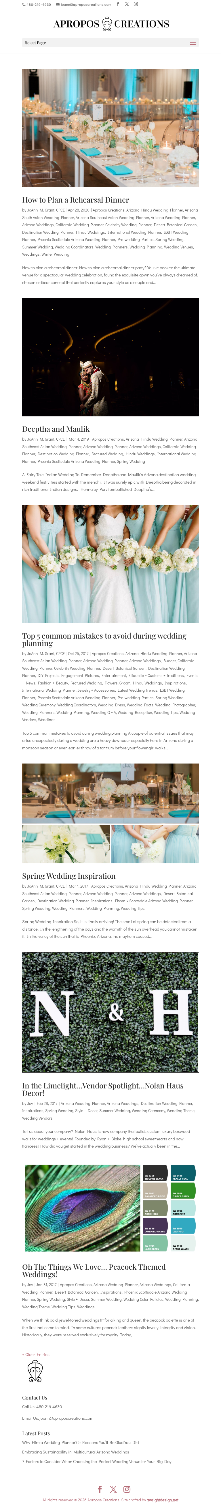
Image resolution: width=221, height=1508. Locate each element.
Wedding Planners (111, 247)
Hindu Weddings (90, 232)
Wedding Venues (178, 247)
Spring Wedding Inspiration (69, 876)
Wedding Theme (181, 1110)
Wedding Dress (111, 705)
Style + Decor (86, 1110)
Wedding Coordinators (74, 247)
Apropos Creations (109, 210)
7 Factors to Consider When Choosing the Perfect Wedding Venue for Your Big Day (97, 1461)
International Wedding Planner (134, 232)
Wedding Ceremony (39, 705)
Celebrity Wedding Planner (128, 224)
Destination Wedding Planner (47, 232)
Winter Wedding (55, 254)
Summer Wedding (37, 247)
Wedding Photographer (175, 705)
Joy (30, 1103)
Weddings (31, 254)
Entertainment (114, 675)
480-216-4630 (49, 1406)
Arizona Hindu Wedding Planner (154, 210)
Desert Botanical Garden (175, 224)
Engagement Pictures (80, 675)
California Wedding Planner (80, 224)
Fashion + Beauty (53, 683)
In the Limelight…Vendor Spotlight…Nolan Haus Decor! (103, 1089)
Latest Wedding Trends (137, 690)
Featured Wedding (107, 453)
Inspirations (175, 683)
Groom (124, 683)
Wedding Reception (135, 712)
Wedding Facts (140, 705)
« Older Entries (35, 1354)
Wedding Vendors (37, 1118)
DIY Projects (48, 675)
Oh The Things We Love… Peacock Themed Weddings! (94, 1270)
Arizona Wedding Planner (173, 217)
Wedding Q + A (103, 712)
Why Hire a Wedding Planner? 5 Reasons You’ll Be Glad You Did (80, 1442)
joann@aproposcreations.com (67, 1418)
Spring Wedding (169, 239)
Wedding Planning (145, 247)
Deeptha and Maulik (56, 429)
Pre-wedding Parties (136, 239)
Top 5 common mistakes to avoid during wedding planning (104, 639)
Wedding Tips (166, 712)
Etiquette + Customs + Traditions (156, 675)
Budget (169, 660)
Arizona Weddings (38, 224)
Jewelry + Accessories (96, 690)
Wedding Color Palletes (143, 1299)
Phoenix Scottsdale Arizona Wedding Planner (76, 239)
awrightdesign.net (162, 1500)
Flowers (111, 683)
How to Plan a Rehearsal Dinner (75, 199)
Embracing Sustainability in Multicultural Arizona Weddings (75, 1452)
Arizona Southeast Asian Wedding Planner (112, 217)
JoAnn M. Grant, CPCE (46, 210)
